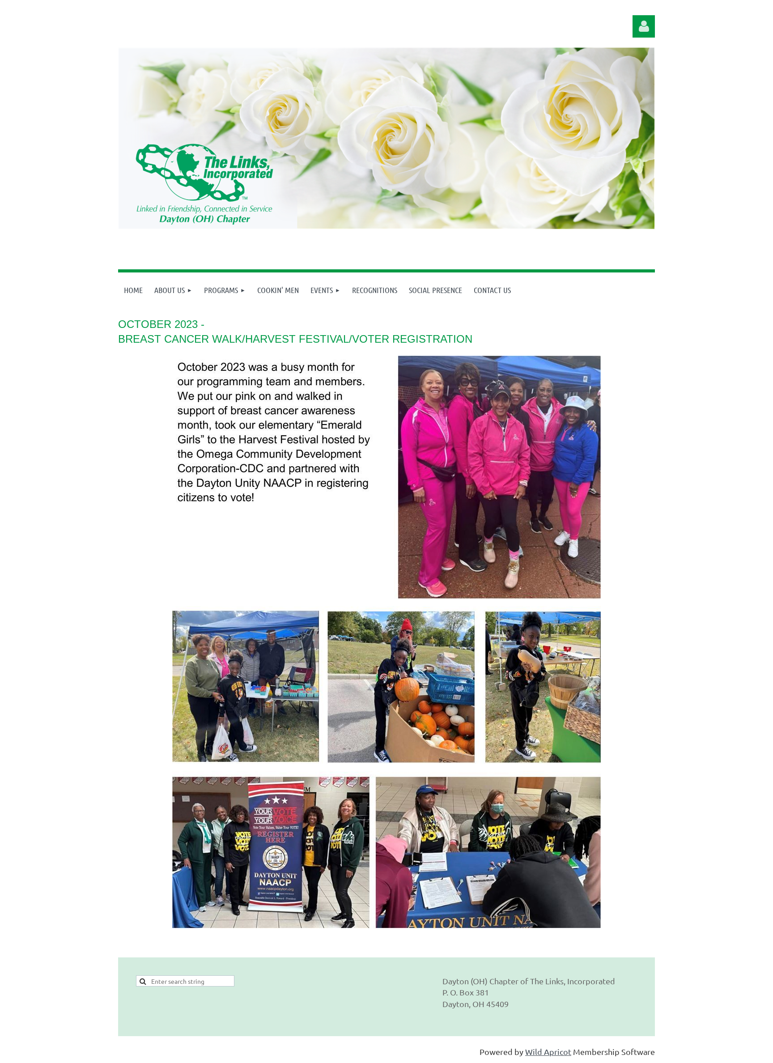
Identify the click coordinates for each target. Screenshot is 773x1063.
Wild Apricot (548, 1051)
